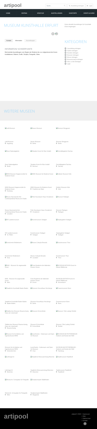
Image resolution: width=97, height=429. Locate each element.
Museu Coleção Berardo (38, 256)
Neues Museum (35, 141)
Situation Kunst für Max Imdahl (40, 164)
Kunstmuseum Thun (62, 256)
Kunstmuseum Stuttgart (38, 233)
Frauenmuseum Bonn (63, 301)
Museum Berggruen (62, 141)
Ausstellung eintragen (77, 5)
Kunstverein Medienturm (12, 256)
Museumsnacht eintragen (74, 59)
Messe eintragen (71, 57)
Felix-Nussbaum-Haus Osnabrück (41, 210)
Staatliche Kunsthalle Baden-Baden (16, 301)
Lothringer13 (9, 370)
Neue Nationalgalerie (11, 164)
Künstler (40, 13)
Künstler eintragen (72, 53)
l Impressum (86, 414)
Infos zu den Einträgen (73, 61)
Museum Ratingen (61, 210)
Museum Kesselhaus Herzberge (41, 301)
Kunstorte (73, 13)
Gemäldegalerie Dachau (63, 164)
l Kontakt (84, 420)
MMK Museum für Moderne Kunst (41, 187)
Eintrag (24, 13)
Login (89, 5)
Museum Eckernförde (37, 324)
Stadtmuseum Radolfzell (63, 370)
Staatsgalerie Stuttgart (63, 233)
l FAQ (84, 416)
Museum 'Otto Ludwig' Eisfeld (65, 324)
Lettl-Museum (9, 141)
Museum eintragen (72, 55)
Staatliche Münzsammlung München (42, 370)
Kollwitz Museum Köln (63, 187)
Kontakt (8, 40)
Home (8, 13)
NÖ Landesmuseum (11, 233)
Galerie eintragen (72, 50)
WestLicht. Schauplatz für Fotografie (16, 393)
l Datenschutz (86, 418)
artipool (13, 5)
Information (18, 40)
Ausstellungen (56, 13)
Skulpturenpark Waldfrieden (39, 393)
